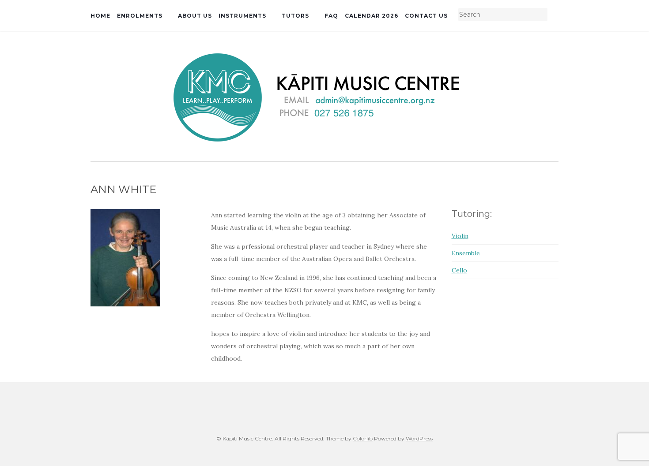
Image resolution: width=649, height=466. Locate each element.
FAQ (331, 15)
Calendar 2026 (371, 15)
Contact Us (426, 15)
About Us (195, 15)
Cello (459, 270)
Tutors (295, 15)
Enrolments (139, 15)
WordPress (419, 438)
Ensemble (466, 253)
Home (100, 15)
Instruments (242, 15)
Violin (460, 236)
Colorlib (363, 438)
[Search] (552, 15)
